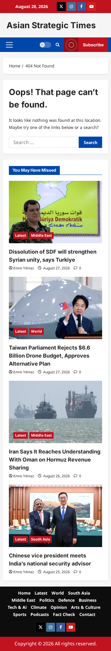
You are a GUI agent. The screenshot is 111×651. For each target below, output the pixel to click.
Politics (46, 600)
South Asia (40, 539)
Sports (19, 614)
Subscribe (93, 44)
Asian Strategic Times (51, 25)
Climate (38, 607)
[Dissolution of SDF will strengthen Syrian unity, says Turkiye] (55, 212)
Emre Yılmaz (23, 268)
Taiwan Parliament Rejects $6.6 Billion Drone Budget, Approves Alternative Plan (49, 356)
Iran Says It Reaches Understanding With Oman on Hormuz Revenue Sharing (54, 459)
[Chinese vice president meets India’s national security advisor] (55, 516)
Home (24, 593)
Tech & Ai (17, 607)
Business (87, 600)
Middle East (41, 235)
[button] (9, 45)
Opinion (59, 607)
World (36, 331)
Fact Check (64, 614)
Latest (20, 235)
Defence (66, 600)
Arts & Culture (85, 607)
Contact (87, 614)
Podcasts (39, 614)
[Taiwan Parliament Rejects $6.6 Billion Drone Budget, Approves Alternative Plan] (55, 308)
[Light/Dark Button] (45, 45)
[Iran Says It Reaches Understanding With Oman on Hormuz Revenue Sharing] (55, 412)
